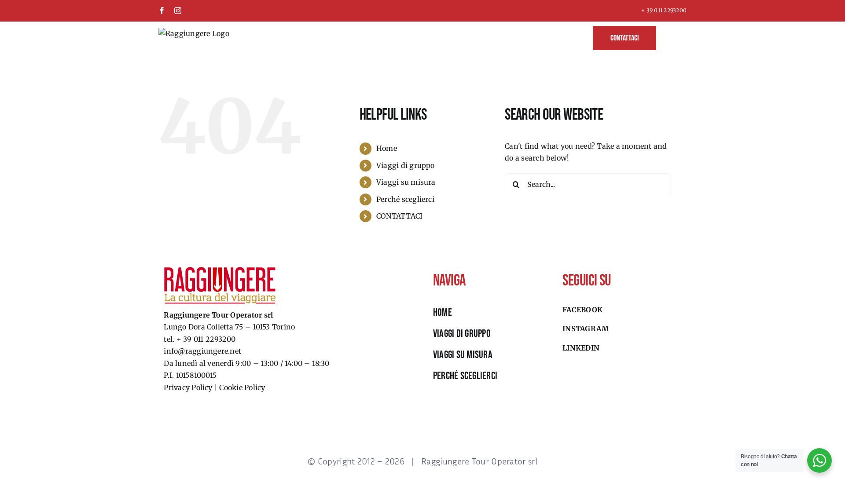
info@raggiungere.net (202, 351)
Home (386, 148)
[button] (671, 37)
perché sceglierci (465, 375)
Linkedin (580, 347)
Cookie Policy (242, 387)
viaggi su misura (462, 354)
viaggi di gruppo (462, 333)
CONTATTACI (399, 216)
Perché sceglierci (405, 199)
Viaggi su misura (406, 182)
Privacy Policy (188, 387)
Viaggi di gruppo (405, 165)
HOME (442, 312)
